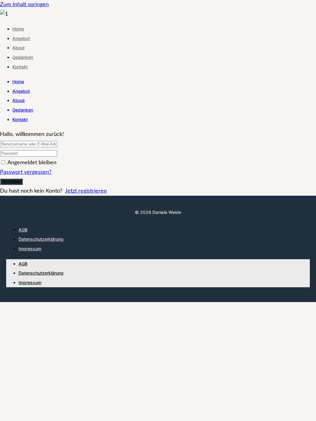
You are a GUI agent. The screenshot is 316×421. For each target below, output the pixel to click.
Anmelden (11, 181)
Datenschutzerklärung (41, 239)
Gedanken (22, 57)
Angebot (21, 38)
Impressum (30, 248)
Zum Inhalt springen (24, 4)
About (18, 47)
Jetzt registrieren (86, 191)
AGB (23, 229)
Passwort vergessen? (26, 172)
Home (18, 28)
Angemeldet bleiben (31, 163)
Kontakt (20, 66)
